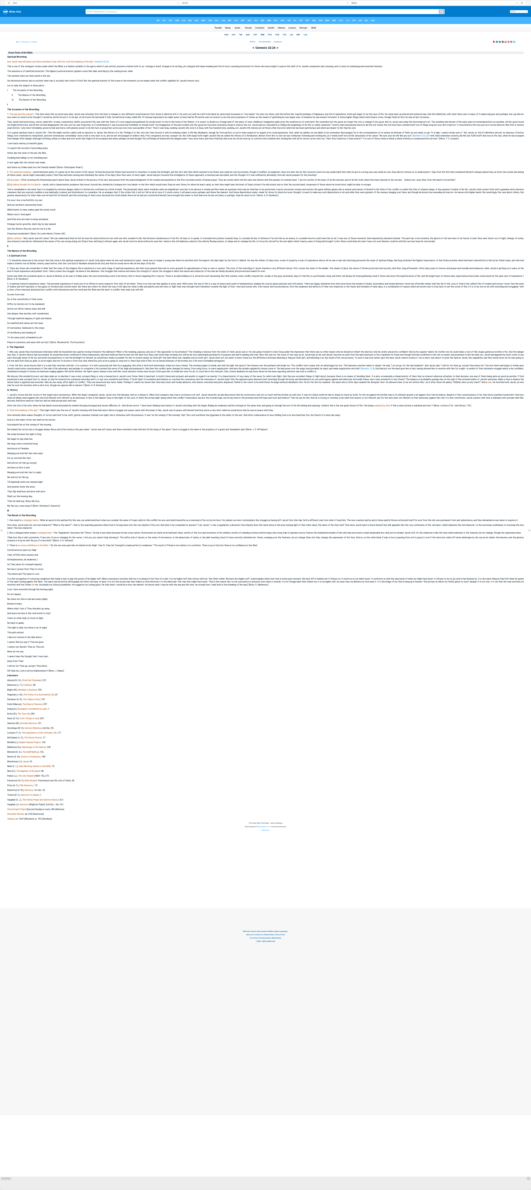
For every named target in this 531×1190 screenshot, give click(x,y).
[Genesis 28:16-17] (3, 536)
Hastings (34, 42)
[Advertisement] (265, 891)
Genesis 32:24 (102, 61)
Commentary (25, 42)
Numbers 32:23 (420, 135)
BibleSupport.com (263, 827)
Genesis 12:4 (367, 368)
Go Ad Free (6, 1179)
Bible (17, 42)
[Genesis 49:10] (527, 536)
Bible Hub (265, 830)
